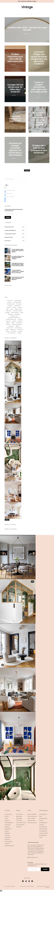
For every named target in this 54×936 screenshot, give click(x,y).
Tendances (14, 331)
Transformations (12, 333)
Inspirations (18, 314)
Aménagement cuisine (43, 819)
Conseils (10, 305)
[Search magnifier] (6, 185)
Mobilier (14, 321)
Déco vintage (31, 818)
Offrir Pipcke (19, 820)
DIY (8, 309)
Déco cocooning (32, 822)
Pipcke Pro (7, 820)
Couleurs (9, 307)
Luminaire (9, 321)
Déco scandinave (32, 816)
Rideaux (18, 326)
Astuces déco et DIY (9, 227)
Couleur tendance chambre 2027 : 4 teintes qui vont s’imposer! (18, 271)
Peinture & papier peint (17, 324)
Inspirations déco (9, 237)
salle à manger (19, 327)
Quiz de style (19, 814)
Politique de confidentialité (10, 886)
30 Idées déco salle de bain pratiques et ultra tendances (39, 149)
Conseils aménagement (10, 230)
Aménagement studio (43, 836)
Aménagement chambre (43, 823)
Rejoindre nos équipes (8, 830)
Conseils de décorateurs (10, 233)
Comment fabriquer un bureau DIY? (15, 118)
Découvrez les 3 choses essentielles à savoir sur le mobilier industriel (39, 118)
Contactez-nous (33, 857)
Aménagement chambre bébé (43, 828)
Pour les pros (8, 240)
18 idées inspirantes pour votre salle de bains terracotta (15, 58)
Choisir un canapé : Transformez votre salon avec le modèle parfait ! (39, 88)
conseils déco (17, 305)
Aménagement (18, 300)
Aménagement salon (43, 815)
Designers (7, 827)
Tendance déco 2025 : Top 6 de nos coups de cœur (27, 28)
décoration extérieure (18, 310)
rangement (11, 326)
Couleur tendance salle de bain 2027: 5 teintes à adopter (18, 251)
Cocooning (19, 304)
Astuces (10, 302)
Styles (8, 331)
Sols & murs (20, 329)
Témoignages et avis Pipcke (9, 823)
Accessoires (10, 300)
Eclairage (8, 312)
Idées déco (11, 314)
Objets (13, 322)
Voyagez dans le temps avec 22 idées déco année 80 (15, 88)
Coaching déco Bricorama (20, 826)
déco (12, 309)
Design (20, 307)
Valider (8, 217)
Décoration (9, 310)
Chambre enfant (11, 304)
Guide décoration (9, 845)
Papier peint (19, 322)
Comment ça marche (8, 815)
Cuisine (15, 307)
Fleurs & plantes (15, 312)
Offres (6, 818)
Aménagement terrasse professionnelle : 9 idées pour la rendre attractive (18, 264)
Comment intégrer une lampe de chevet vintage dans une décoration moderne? (39, 57)
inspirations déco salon (11, 319)
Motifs (8, 322)
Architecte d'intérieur (7, 834)
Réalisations (19, 816)
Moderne (20, 321)
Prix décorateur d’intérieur (9, 842)
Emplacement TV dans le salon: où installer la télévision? (18, 278)
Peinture (8, 324)
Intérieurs (21, 319)
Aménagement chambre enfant (43, 832)
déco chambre (19, 309)
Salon (7, 329)
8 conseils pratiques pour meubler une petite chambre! (18, 257)
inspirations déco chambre (14, 317)
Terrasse (20, 331)
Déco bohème (31, 820)
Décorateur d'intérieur (8, 838)
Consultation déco (21, 822)
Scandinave (13, 329)
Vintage (19, 333)
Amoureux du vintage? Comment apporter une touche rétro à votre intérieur (15, 149)
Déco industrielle (32, 814)
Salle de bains (10, 327)
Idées (22, 312)
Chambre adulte (17, 302)
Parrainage (19, 818)
